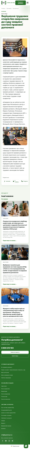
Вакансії (3, 423)
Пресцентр (9, 8)
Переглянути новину (10, 240)
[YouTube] (6, 441)
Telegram (25, 181)
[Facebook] (2, 441)
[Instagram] (9, 441)
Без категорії (16, 8)
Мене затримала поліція (7, 375)
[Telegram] (12, 441)
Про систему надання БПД (7, 407)
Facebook (8, 181)
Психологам (4, 396)
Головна (3, 8)
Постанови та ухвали (6, 415)
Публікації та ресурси (6, 418)
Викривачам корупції (6, 425)
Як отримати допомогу (6, 367)
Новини (3, 420)
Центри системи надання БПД (8, 412)
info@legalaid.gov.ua (6, 435)
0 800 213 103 (7, 348)
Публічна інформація (6, 377)
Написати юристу (15, 352)
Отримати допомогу (20, 2)
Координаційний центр (6, 410)
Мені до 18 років (5, 372)
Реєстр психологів (5, 399)
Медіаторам (4, 391)
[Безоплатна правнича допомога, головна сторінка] (3, 2)
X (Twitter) (17, 181)
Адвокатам (4, 386)
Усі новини (4, 199)
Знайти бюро (15, 355)
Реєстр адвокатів (5, 388)
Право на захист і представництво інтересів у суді (13, 369)
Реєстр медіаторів (5, 394)
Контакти (3, 428)
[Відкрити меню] (27, 2)
